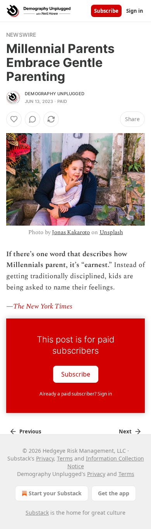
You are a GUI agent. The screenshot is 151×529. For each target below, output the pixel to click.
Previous (30, 431)
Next (125, 431)
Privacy (45, 458)
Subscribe (106, 10)
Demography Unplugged (54, 93)
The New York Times (42, 306)
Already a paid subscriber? (75, 393)
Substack (37, 512)
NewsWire (21, 34)
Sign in (134, 10)
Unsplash (111, 232)
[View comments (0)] (32, 119)
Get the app (113, 493)
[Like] (14, 119)
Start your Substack (55, 493)
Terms (65, 458)
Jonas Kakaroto (71, 232)
